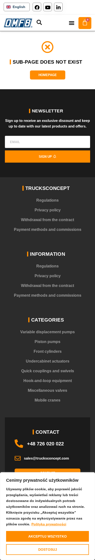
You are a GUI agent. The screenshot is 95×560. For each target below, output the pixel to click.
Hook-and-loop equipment (47, 381)
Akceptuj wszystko (47, 536)
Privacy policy (48, 210)
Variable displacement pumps (47, 332)
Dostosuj (47, 549)
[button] (71, 23)
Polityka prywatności (48, 524)
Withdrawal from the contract (47, 220)
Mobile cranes (47, 400)
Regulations (47, 200)
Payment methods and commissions (47, 229)
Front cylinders (48, 351)
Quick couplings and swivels (47, 371)
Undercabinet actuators (47, 361)
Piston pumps (47, 342)
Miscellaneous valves (47, 390)
